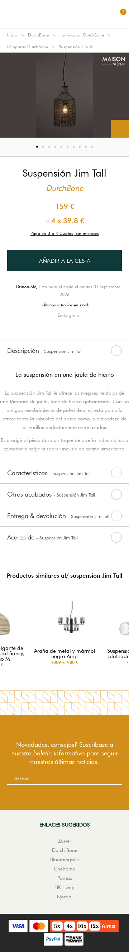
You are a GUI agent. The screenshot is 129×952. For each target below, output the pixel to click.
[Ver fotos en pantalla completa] (120, 129)
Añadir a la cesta (64, 260)
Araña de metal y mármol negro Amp (64, 653)
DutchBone (38, 35)
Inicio (12, 35)
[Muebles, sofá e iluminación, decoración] (64, 14)
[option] (64, 95)
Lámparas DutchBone (27, 46)
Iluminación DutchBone (81, 35)
